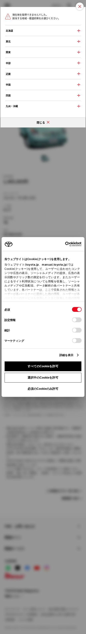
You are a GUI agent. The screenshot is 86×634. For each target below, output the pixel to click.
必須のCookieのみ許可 (43, 388)
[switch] (77, 319)
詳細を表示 (66, 355)
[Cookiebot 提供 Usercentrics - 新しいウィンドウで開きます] (63, 244)
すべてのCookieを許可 (43, 366)
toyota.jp (32, 264)
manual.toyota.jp (54, 264)
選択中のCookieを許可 (43, 377)
